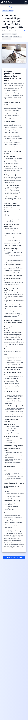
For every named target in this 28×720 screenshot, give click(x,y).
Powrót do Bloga (8, 7)
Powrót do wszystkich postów (14, 557)
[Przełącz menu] (25, 2)
